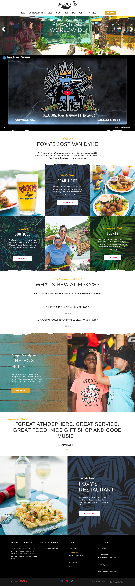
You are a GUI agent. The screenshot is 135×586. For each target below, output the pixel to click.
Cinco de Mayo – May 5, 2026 (67, 307)
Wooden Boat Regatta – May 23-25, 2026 (67, 320)
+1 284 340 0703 (74, 566)
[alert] (53, 549)
